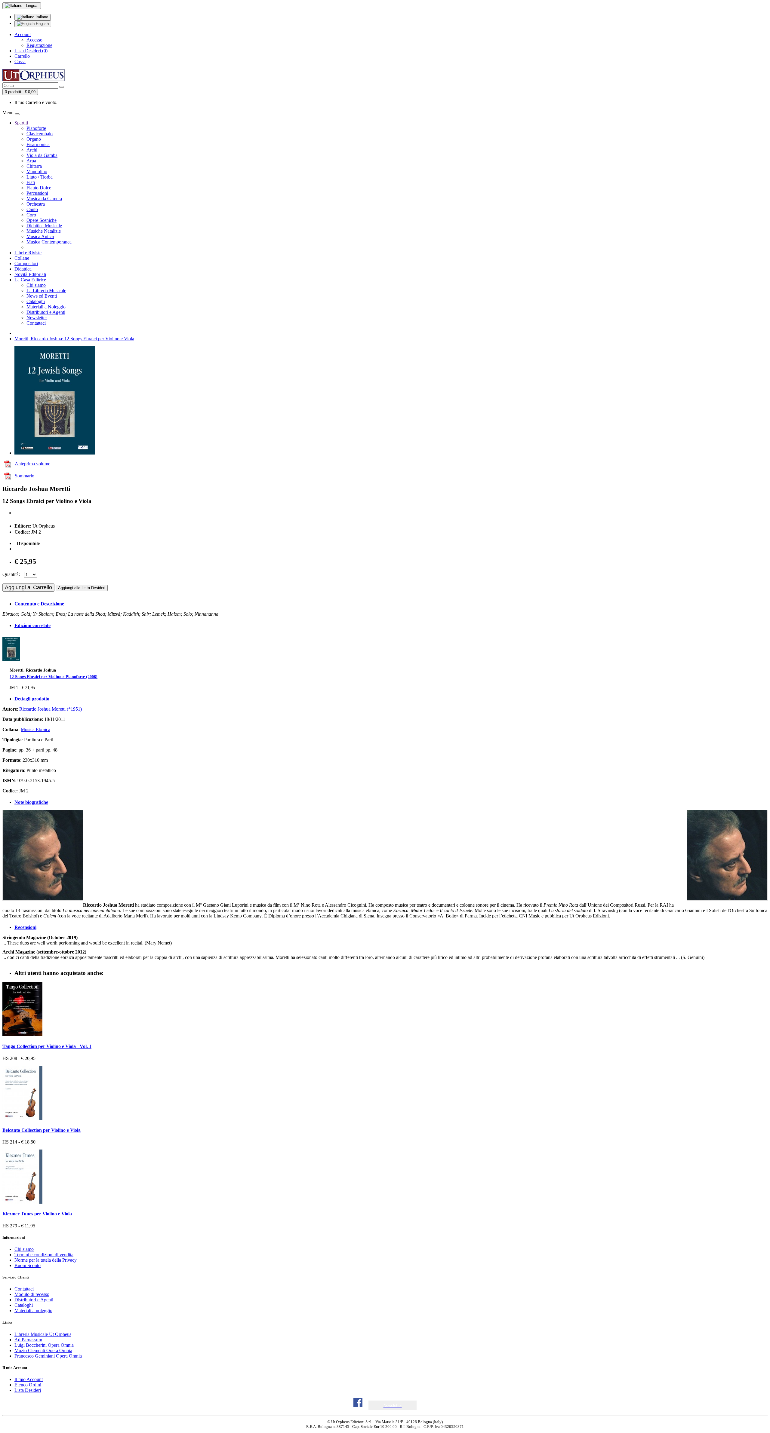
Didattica (23, 268)
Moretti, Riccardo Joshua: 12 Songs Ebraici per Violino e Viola (74, 338)
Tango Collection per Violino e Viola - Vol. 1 (46, 1046)
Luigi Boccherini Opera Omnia (44, 1345)
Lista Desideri (27, 1390)
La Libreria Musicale (46, 290)
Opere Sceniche (41, 220)
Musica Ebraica (35, 729)
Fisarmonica (38, 144)
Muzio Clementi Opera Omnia (43, 1350)
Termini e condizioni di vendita (43, 1254)
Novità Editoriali (30, 274)
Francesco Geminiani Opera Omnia (48, 1355)
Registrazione (39, 45)
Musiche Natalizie (43, 231)
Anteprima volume (32, 463)
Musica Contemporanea (49, 241)
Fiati (30, 182)
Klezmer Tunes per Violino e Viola (37, 1213)
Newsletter (36, 317)
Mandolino (36, 171)
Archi (31, 149)
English (42, 23)
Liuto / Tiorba (39, 176)
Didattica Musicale (44, 225)
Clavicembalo (39, 133)
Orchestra (35, 204)
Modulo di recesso (31, 1294)
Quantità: (11, 574)
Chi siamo (36, 285)
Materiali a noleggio (33, 1310)
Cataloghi (35, 301)
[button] (392, 1405)
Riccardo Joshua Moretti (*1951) (50, 709)
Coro (31, 214)
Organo (33, 139)
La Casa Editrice (30, 279)
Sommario (24, 475)
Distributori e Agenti (45, 312)
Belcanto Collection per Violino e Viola (41, 1130)
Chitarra (34, 166)
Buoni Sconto (27, 1265)
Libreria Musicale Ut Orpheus (42, 1334)
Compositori (26, 263)
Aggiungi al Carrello (28, 587)
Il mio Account (28, 1379)
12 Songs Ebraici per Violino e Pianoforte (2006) (53, 676)
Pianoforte (36, 128)
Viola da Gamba (41, 155)
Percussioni (37, 193)
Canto (32, 209)
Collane (21, 258)
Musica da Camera (44, 198)
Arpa (31, 160)
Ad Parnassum (28, 1339)
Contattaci (36, 323)
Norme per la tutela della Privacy (45, 1260)
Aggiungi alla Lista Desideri (81, 588)
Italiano (41, 17)
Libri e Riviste (28, 252)
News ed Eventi (41, 296)
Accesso (34, 39)
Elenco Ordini (27, 1384)
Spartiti (21, 122)
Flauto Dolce (38, 187)
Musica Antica (40, 236)
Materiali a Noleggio (46, 306)
